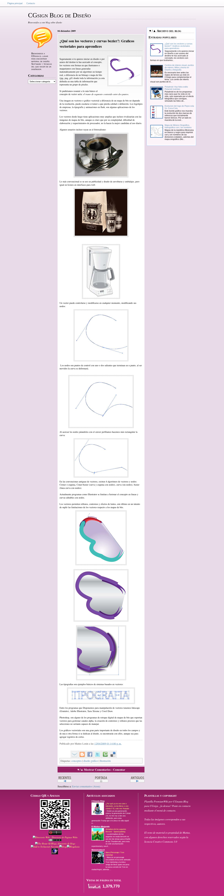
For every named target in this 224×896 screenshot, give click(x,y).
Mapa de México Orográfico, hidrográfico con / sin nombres (178, 126)
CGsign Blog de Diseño (59, 15)
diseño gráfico (90, 760)
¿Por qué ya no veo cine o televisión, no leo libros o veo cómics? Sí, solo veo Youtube (117, 806)
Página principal (14, 3)
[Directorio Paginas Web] (55, 837)
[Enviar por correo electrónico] (73, 751)
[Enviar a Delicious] (111, 751)
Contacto (30, 3)
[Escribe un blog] (81, 751)
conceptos (76, 760)
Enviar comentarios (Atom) (86, 786)
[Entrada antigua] (137, 779)
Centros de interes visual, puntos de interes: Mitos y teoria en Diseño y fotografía (179, 67)
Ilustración (105, 760)
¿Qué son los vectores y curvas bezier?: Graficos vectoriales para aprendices (178, 46)
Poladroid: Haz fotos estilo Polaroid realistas (176, 88)
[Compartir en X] (96, 751)
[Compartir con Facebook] (88, 751)
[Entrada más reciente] (65, 779)
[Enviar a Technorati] (104, 751)
